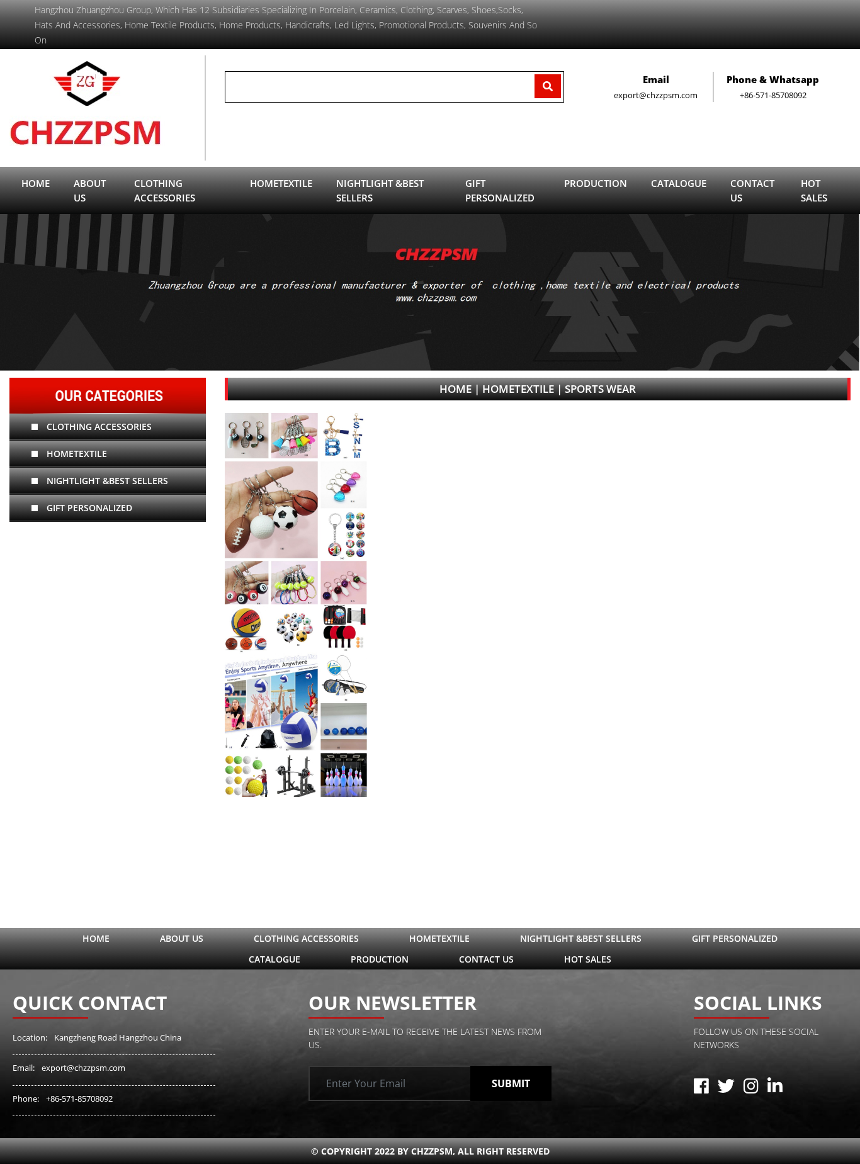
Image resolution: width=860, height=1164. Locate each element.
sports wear (600, 388)
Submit (511, 1083)
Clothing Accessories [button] (164, 190)
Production (380, 959)
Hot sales (814, 190)
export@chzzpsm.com (83, 1067)
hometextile (75, 454)
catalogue (678, 183)
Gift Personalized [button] (500, 190)
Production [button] (595, 183)
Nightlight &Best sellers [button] (380, 190)
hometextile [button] (281, 183)
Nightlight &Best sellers (106, 481)
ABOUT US (90, 190)
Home (35, 183)
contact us (752, 190)
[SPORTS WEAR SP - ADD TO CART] (296, 605)
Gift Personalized (88, 508)
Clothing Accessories (98, 426)
